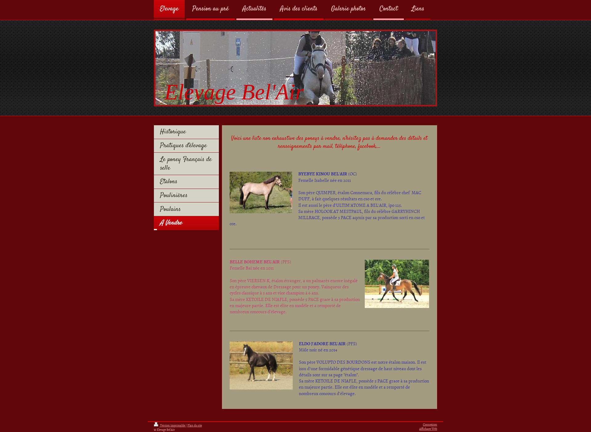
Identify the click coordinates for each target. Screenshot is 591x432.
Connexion (430, 424)
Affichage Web (428, 428)
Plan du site (194, 425)
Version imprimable (172, 425)
